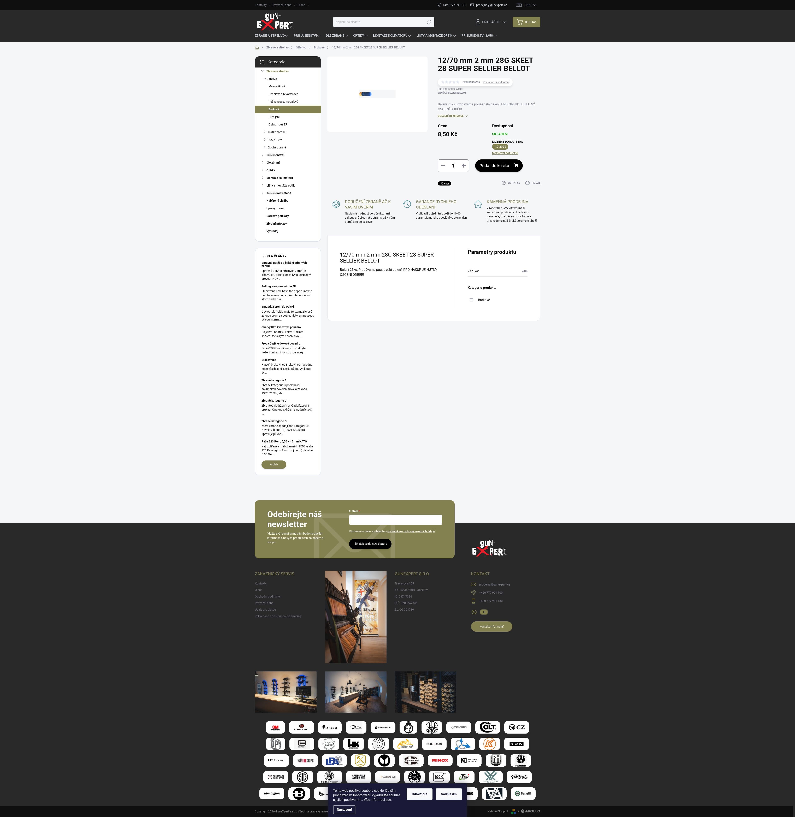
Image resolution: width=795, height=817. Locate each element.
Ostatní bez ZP (278, 124)
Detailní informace (451, 115)
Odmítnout (419, 794)
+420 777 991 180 (491, 601)
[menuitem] (272, 36)
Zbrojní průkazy (276, 223)
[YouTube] (484, 611)
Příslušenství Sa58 (278, 193)
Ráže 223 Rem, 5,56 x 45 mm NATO (284, 441)
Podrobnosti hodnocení (496, 82)
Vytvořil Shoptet (498, 811)
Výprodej (272, 231)
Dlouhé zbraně (276, 147)
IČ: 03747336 (403, 596)
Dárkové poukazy (277, 216)
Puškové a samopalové (283, 101)
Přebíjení (274, 117)
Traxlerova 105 (404, 583)
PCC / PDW (274, 139)
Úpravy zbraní (275, 208)
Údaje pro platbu (265, 609)
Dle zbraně (273, 162)
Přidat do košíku (494, 165)
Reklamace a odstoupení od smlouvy (278, 616)
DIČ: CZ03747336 (406, 603)
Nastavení (344, 810)
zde (388, 800)
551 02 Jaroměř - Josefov (411, 590)
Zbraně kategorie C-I (274, 400)
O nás (301, 5)
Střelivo (272, 79)
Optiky (270, 170)
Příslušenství (275, 155)
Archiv (274, 464)
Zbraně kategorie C (274, 421)
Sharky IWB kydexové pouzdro (281, 327)
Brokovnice (268, 360)
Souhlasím (449, 794)
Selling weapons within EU (278, 286)
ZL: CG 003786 (404, 609)
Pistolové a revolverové (283, 94)
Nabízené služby (277, 200)
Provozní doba (282, 5)
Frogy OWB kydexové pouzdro (280, 343)
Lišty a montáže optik (280, 185)
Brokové (274, 109)
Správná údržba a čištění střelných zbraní (284, 264)
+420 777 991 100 (491, 592)
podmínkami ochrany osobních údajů (411, 531)
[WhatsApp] (474, 611)
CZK (527, 5)
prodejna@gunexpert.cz (494, 584)
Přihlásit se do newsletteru (370, 543)
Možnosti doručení (505, 153)
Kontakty (261, 5)
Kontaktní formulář (491, 626)
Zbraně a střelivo (277, 71)
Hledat (429, 22)
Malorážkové (277, 86)
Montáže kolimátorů (279, 178)
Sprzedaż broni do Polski (277, 306)
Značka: (452, 93)
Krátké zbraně (276, 132)
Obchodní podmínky (268, 596)
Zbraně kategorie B (274, 380)
